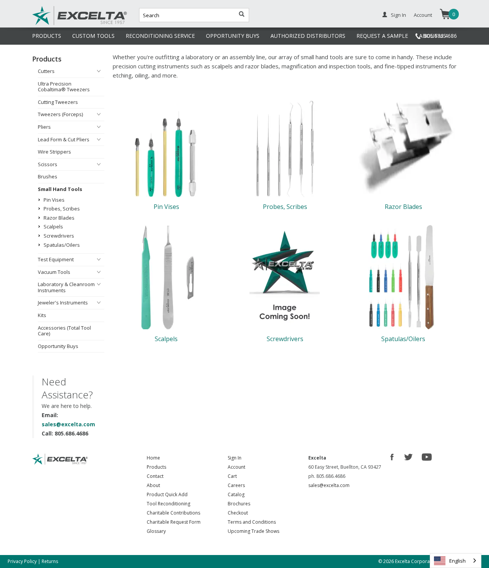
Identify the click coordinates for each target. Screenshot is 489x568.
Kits (42, 315)
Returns (50, 561)
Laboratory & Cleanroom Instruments (66, 287)
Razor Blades (59, 217)
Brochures (239, 503)
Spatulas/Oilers (62, 244)
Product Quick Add (167, 494)
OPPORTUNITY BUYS (232, 35)
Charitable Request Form (174, 522)
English (457, 560)
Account (423, 14)
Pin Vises (54, 199)
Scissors (47, 164)
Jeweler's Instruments (63, 302)
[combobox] (455, 560)
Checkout (238, 513)
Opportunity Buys (58, 346)
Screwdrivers (59, 235)
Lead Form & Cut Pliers (63, 139)
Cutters (46, 71)
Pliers (44, 126)
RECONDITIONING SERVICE (160, 35)
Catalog (236, 494)
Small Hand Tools (60, 189)
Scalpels (53, 226)
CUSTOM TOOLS (93, 35)
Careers (236, 485)
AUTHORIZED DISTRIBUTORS (307, 35)
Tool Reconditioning (168, 503)
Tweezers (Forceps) (60, 114)
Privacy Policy (22, 561)
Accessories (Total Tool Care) (64, 330)
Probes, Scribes (62, 208)
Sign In (398, 14)
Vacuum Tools (54, 272)
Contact (155, 476)
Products (156, 467)
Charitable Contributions (173, 513)
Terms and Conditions (252, 522)
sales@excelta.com (68, 424)
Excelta (56, 24)
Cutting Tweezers (58, 102)
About (153, 485)
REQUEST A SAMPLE (382, 35)
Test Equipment (56, 259)
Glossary (156, 531)
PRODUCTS (46, 35)
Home (153, 458)
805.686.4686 (440, 35)
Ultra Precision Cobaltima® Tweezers (64, 86)
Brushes (47, 176)
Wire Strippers (54, 151)
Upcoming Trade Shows (253, 531)
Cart (232, 476)
